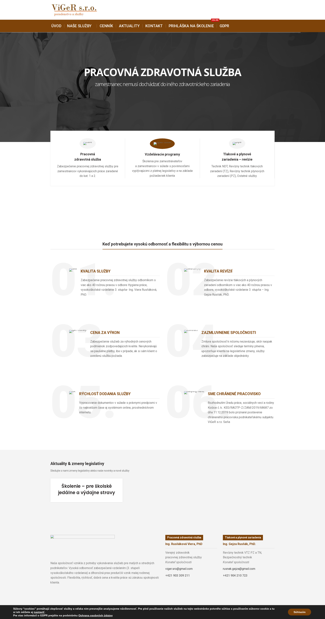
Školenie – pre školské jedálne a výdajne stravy (86, 489)
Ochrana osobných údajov (95, 615)
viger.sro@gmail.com (179, 569)
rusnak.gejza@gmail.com (239, 569)
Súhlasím (299, 612)
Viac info (87, 187)
